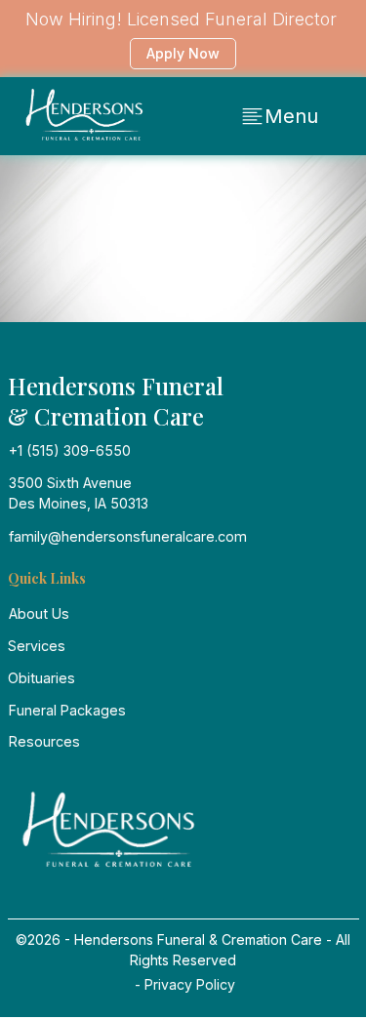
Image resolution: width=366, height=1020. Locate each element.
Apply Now (183, 53)
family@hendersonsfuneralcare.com (128, 536)
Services (36, 645)
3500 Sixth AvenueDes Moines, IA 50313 (78, 492)
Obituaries (41, 678)
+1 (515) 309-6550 (70, 450)
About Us (39, 613)
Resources (44, 741)
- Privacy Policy (183, 984)
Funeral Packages (67, 710)
